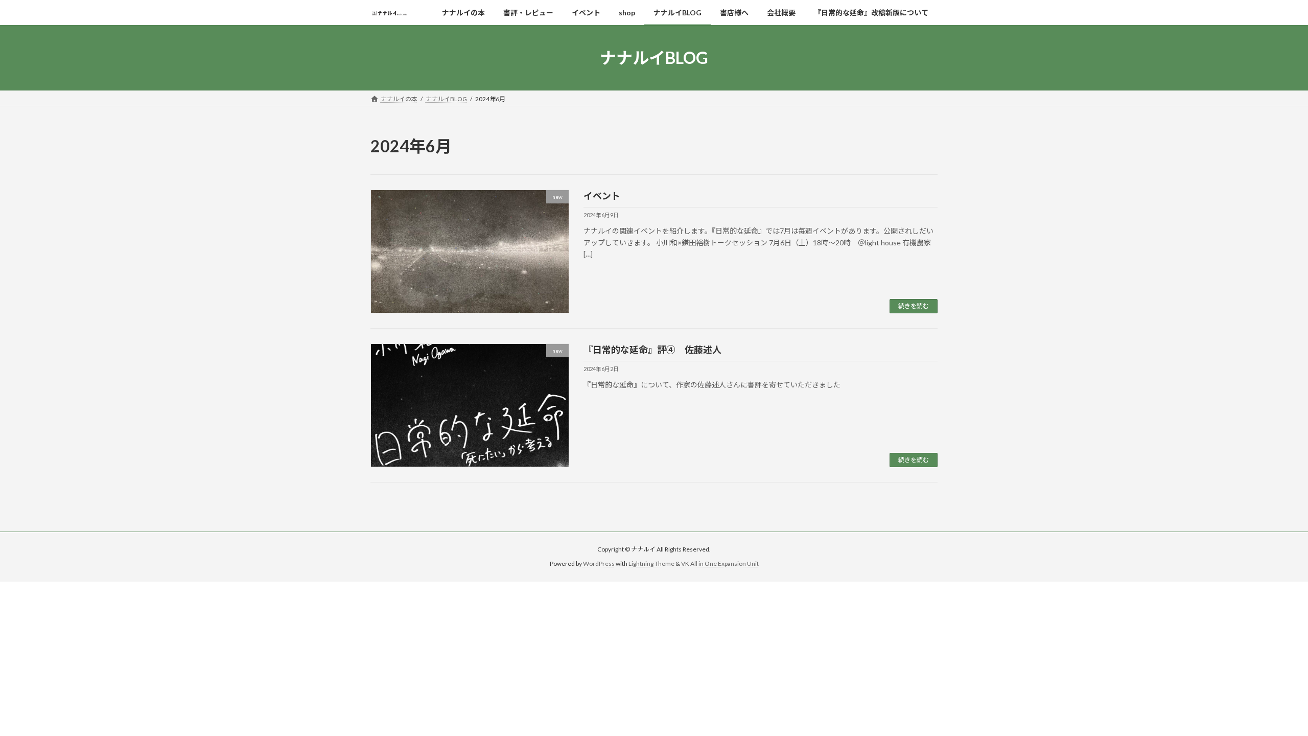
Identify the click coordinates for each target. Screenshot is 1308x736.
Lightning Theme (651, 563)
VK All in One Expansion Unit (720, 563)
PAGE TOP (1270, 704)
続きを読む (913, 306)
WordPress (599, 563)
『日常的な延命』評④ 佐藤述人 (652, 349)
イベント (601, 195)
